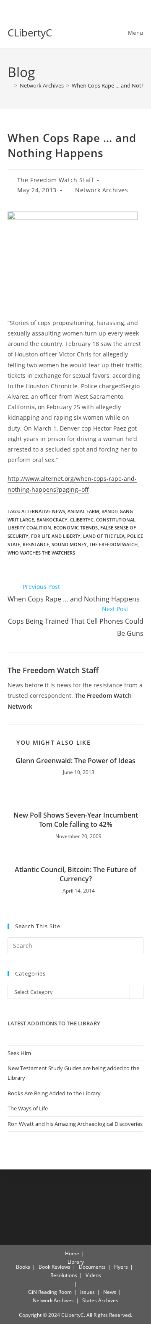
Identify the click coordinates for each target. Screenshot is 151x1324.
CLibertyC (30, 32)
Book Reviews (54, 1266)
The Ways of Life (28, 1108)
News (109, 1292)
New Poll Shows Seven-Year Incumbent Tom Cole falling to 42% (75, 819)
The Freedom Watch (113, 544)
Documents (92, 1266)
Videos (93, 1275)
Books (23, 1266)
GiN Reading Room (50, 1292)
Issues (87, 1292)
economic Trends (76, 527)
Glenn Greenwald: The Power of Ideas (75, 760)
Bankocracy (52, 519)
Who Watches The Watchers (41, 553)
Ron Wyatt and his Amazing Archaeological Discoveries (75, 1124)
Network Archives (101, 190)
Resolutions (63, 1275)
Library (76, 1261)
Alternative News (43, 511)
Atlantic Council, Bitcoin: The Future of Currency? (75, 874)
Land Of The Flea (104, 536)
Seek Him (19, 1053)
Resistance (36, 544)
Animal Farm (83, 511)
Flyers (121, 1266)
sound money (69, 544)
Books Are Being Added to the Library (54, 1093)
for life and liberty (56, 536)
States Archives (100, 1300)
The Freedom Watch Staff (55, 180)
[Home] (10, 85)
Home (72, 1253)
